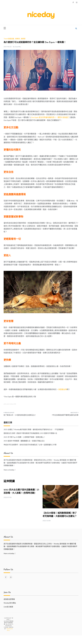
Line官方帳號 (8, 607)
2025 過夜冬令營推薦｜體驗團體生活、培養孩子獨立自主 (24, 441)
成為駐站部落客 (9, 599)
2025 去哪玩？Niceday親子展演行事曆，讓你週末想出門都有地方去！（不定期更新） (34, 429)
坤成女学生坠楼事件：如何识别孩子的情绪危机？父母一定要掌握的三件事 (30, 445)
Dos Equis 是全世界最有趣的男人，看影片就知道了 (50, 117)
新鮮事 (17, 39)
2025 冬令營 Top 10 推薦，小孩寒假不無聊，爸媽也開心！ (24, 437)
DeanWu (18, 47)
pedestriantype (10, 404)
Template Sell (9, 629)
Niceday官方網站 (10, 603)
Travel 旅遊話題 (9, 39)
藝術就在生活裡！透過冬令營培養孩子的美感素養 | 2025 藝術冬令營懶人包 (30, 433)
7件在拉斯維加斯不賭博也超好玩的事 (65, 415)
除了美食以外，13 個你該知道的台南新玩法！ (20, 415)
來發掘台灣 (62, 389)
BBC (15, 404)
